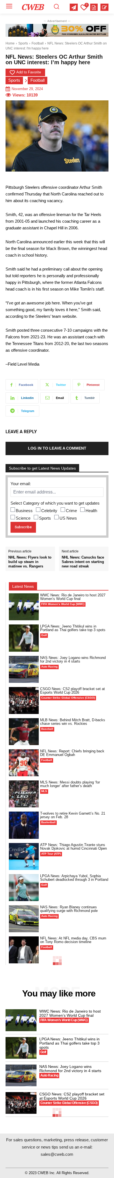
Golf (44, 635)
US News (68, 518)
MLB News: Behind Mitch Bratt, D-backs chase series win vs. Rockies (72, 722)
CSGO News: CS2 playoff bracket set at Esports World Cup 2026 (72, 691)
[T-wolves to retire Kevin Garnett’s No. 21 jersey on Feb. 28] (24, 825)
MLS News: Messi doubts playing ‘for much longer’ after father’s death (70, 784)
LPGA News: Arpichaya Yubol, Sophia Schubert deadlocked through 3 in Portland (74, 878)
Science (23, 518)
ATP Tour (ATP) (51, 853)
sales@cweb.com (57, 1154)
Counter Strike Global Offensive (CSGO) (68, 697)
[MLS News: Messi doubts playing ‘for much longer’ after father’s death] (24, 793)
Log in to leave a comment (57, 448)
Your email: (21, 483)
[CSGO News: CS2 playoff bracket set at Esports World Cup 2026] (24, 700)
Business (24, 510)
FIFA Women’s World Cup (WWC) (62, 604)
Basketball (48, 822)
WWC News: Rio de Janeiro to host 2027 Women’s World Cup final (72, 597)
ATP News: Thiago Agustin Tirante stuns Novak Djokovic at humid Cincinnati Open (73, 846)
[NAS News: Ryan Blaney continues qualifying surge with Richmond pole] (24, 918)
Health (91, 510)
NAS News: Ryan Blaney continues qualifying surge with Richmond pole (69, 909)
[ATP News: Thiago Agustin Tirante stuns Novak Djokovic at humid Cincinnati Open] (24, 856)
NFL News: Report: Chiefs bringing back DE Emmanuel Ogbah (72, 753)
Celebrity (49, 510)
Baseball (47, 728)
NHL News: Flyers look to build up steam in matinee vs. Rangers (29, 561)
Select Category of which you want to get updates (55, 503)
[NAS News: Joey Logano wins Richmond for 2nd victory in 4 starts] (24, 669)
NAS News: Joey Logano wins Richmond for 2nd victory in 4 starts (73, 659)
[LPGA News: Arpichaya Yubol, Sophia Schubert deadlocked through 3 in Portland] (24, 887)
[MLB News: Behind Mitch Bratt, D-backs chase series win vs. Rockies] (24, 731)
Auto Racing (49, 666)
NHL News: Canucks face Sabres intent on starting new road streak (83, 561)
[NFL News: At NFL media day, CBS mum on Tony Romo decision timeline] (24, 949)
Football (38, 43)
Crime (71, 510)
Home (10, 43)
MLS (44, 791)
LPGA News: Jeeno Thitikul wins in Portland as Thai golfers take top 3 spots (72, 628)
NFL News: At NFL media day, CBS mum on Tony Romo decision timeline (73, 940)
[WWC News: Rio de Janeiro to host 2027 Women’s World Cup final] (24, 606)
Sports (23, 43)
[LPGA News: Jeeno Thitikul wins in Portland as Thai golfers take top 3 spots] (24, 637)
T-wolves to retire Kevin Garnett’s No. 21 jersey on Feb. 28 (72, 815)
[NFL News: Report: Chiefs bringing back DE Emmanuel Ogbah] (24, 762)
